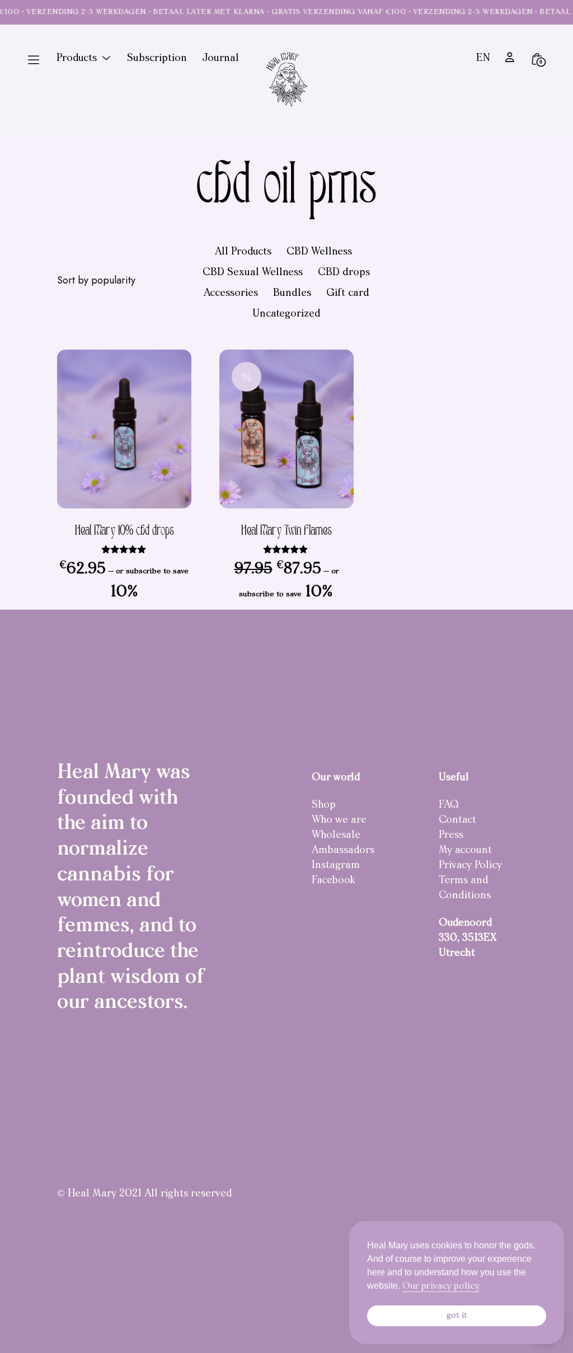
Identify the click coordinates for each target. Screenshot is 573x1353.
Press (451, 836)
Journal (220, 59)
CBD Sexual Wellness (253, 273)
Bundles (292, 294)
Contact (457, 820)
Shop (324, 805)
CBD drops (344, 273)
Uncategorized (286, 314)
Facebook (333, 881)
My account (465, 851)
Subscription (157, 59)
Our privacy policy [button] (441, 1286)
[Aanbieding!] (286, 429)
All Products (243, 252)
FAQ (449, 805)
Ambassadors (343, 851)
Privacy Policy (470, 866)
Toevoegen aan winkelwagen (163, 480)
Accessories (231, 294)
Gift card (347, 294)
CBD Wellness (319, 252)
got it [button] (457, 1316)
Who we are (339, 820)
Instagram (336, 866)
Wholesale (336, 836)
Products (77, 59)
